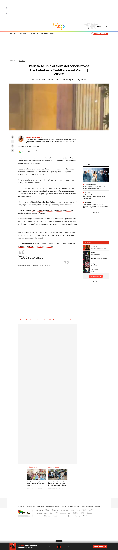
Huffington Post (41, 513)
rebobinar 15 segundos (53, 547)
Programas (34, 34)
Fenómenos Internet (65, 320)
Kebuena (88, 513)
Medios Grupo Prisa (24, 516)
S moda (70, 515)
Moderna (46, 515)
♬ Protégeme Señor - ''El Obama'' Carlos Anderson (34, 265)
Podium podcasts (55, 515)
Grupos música (48, 320)
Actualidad (22, 34)
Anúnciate (97, 506)
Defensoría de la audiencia (52, 506)
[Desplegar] (59, 541)
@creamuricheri (22, 256)
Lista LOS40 (13, 34)
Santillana (55, 510)
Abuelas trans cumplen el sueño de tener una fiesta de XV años (35, 483)
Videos (52, 34)
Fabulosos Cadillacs (23, 320)
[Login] (106, 26)
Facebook (12, 137)
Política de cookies (30, 506)
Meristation (86, 515)
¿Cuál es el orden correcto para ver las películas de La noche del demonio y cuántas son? (94, 196)
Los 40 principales (47, 510)
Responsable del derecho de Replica (70, 506)
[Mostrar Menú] (11, 26)
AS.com (77, 510)
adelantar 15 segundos (64, 547)
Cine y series (44, 34)
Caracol (90, 510)
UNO (51, 513)
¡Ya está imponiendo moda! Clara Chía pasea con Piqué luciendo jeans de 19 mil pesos (57, 483)
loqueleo (77, 515)
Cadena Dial (69, 513)
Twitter (12, 141)
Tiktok (50, 494)
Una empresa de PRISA (24, 511)
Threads (67, 494)
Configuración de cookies (87, 506)
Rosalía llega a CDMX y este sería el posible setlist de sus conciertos (94, 187)
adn (83, 510)
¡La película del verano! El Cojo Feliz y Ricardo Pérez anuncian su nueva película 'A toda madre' (95, 206)
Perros (32, 320)
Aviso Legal (21, 506)
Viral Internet (38, 320)
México (99, 26)
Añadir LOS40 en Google (29, 152)
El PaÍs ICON (62, 515)
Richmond (38, 515)
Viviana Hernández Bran (34, 137)
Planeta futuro (82, 513)
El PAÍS (39, 510)
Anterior (49, 547)
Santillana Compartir (64, 510)
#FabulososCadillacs (32, 258)
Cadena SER (72, 510)
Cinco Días (63, 513)
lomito (72, 232)
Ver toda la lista (94, 276)
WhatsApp (12, 146)
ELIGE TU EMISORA (99, 546)
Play (59, 546)
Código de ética (40, 506)
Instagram (57, 494)
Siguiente (69, 547)
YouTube (53, 494)
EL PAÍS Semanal (75, 513)
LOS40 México (59, 26)
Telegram (12, 150)
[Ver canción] (87, 247)
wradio (56, 513)
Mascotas (55, 320)
